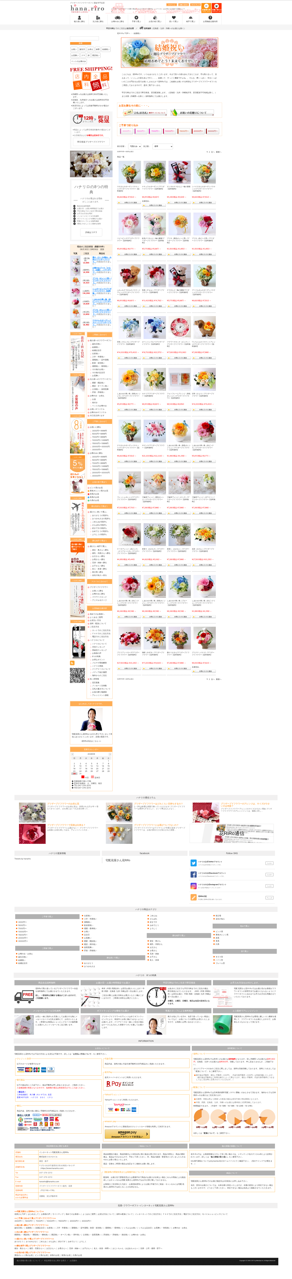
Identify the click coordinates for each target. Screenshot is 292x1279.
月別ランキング (98, 647)
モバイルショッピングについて (215, 1214)
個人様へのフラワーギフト (101, 340)
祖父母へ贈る (97, 572)
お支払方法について (106, 1214)
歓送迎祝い (88, 925)
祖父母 (218, 915)
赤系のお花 (94, 494)
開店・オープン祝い (100, 386)
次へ (213, 152)
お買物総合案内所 (210, 21)
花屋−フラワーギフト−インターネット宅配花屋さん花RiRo (146, 1205)
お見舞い (75, 55)
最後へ (218, 152)
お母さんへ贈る (98, 559)
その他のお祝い (98, 369)
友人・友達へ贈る (99, 569)
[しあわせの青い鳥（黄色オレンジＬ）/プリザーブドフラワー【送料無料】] (155, 586)
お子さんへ (87, 1248)
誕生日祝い (96, 344)
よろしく (153, 928)
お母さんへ (62, 1248)
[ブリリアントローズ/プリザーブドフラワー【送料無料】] (130, 638)
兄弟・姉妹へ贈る (99, 562)
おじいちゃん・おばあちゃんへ (125, 1248)
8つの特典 (96, 656)
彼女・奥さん (155, 941)
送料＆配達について (124, 1214)
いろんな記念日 (145, 1228)
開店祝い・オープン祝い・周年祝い (66, 1234)
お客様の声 (96, 653)
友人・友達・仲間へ (102, 1248)
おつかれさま (89, 966)
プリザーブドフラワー (99, 587)
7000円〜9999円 (99, 437)
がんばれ (153, 919)
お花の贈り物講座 (99, 692)
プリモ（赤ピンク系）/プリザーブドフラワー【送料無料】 (203, 239)
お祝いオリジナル (97, 409)
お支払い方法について (82, 1054)
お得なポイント (98, 659)
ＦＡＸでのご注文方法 (101, 633)
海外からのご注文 (99, 675)
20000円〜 (23, 938)
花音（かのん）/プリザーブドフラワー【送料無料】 (203, 550)
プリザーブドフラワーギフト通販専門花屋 (87, 3)
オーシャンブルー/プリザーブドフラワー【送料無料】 (153, 343)
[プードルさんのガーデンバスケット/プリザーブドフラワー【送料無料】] (205, 275)
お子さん (153, 957)
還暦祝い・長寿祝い (100, 366)
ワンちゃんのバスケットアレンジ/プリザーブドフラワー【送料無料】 (203, 344)
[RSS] (72, 663)
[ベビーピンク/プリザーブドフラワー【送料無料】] (130, 224)
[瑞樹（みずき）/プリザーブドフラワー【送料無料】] (155, 638)
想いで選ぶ (173, 21)
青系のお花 (94, 497)
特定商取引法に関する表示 (57, 1146)
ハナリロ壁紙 (97, 666)
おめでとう (154, 925)
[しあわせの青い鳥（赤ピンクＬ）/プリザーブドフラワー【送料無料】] (130, 586)
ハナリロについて (97, 640)
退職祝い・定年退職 (100, 360)
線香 (98, 49)
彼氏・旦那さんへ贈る (101, 553)
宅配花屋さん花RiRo (118, 860)
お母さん (153, 950)
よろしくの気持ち (99, 534)
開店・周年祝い (90, 944)
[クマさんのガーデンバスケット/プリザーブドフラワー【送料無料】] (130, 431)
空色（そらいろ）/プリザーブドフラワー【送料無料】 (128, 343)
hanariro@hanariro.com (49, 1181)
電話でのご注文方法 (100, 636)
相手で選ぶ (190, 21)
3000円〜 (22, 922)
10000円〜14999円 (100, 440)
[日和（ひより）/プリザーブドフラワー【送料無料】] (205, 379)
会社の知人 (220, 919)
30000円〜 (97, 449)
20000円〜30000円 (101, 446)
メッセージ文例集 (99, 685)
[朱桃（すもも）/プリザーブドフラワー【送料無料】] (155, 275)
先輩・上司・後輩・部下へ (151, 1248)
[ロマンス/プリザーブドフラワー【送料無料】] (155, 431)
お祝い (74, 49)
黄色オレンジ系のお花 (99, 491)
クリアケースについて (101, 669)
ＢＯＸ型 (219, 957)
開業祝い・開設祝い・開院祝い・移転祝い (31, 1234)
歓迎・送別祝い (98, 363)
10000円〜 (23, 931)
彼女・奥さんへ (20, 1248)
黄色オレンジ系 (222, 935)
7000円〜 (22, 928)
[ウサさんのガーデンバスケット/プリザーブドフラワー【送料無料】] (130, 172)
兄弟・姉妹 (154, 954)
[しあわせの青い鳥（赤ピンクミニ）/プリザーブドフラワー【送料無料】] (205, 586)
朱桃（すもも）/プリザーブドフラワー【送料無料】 (153, 291)
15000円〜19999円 (100, 443)
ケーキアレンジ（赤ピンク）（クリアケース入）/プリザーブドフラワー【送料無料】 (128, 551)
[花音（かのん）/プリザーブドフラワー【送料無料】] (205, 534)
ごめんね (153, 915)
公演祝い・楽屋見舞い (92, 1234)
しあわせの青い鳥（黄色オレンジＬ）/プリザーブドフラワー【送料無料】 (153, 603)
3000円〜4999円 (99, 431)
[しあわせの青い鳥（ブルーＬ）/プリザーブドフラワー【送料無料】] (180, 586)
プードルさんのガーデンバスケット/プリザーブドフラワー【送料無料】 (203, 292)
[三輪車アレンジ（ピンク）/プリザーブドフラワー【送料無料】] (180, 482)
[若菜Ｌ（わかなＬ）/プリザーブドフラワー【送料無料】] (180, 534)
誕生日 (82, 49)
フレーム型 (220, 963)
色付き (95, 402)
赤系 (217, 938)
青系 (217, 941)
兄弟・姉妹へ (74, 1248)
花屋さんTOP (20, 1214)
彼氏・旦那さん (156, 944)
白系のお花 (94, 500)
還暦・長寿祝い (90, 928)
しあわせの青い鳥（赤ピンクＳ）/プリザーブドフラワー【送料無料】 (203, 447)
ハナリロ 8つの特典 (146, 975)
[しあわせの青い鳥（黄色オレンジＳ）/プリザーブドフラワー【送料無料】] (130, 379)
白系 (94, 399)
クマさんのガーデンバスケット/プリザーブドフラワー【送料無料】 (128, 447)
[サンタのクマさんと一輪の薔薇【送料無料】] (180, 172)
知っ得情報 (94, 679)
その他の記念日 (98, 372)
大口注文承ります (97, 415)
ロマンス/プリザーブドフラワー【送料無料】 (153, 446)
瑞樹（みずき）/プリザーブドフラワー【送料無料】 (153, 653)
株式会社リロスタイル (48, 1157)
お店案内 (73, 1260)
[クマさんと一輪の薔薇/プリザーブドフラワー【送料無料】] (180, 275)
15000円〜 (23, 935)
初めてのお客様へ (97, 614)
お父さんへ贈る (98, 556)
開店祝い (96, 55)
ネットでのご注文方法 (101, 630)
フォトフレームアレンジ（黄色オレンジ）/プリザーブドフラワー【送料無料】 (178, 396)
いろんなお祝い (130, 1228)
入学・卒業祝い (98, 357)
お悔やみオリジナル (98, 412)
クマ (83, 55)
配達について (201, 1071)
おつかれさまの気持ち (101, 518)
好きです (153, 922)
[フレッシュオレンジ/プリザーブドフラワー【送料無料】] (130, 482)
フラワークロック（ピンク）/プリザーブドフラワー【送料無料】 (178, 344)
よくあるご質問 (96, 617)
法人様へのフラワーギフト (101, 379)
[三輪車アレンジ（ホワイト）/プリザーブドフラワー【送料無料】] (205, 482)
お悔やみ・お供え (97, 396)
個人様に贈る (79, 21)
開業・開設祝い (98, 383)
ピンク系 (219, 931)
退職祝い (87, 922)
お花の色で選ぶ (155, 21)
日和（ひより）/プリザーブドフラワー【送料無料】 (203, 395)
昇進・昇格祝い (98, 392)
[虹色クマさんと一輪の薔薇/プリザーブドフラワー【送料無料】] (155, 224)
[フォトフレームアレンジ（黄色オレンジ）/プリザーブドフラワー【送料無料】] (180, 379)
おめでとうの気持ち (100, 531)
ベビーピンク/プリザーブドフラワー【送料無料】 (128, 239)
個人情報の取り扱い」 (220, 1157)
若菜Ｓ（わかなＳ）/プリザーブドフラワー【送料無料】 (153, 550)
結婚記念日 (96, 350)
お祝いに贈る (95, 427)
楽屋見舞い (88, 947)
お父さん (153, 947)
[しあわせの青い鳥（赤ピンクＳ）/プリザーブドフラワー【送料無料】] (205, 431)
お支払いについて (102, 1048)
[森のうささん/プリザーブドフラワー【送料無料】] (180, 638)
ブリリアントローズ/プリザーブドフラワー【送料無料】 (128, 653)
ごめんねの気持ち (99, 522)
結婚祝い (106, 49)
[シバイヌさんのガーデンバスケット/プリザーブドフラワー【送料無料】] (205, 172)
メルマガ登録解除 (99, 663)
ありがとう (88, 963)
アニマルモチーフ (99, 600)
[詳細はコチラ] (91, 236)
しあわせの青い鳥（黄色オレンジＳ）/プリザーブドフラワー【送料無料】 (129, 396)
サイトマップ (57, 1214)
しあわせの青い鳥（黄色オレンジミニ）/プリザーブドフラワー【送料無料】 (178, 447)
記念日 (87, 935)
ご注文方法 (94, 626)
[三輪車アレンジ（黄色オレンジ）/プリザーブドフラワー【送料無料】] (155, 482)
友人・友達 (154, 960)
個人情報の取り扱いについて (28, 1260)
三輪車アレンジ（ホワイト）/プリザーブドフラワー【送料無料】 (203, 499)
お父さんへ (51, 1248)
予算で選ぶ (136, 21)
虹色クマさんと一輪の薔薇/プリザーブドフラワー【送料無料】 (153, 240)
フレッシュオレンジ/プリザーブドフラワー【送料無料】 (128, 498)
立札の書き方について (101, 689)
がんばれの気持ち (99, 525)
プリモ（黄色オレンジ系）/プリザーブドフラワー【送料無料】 (178, 240)
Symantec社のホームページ (222, 1161)
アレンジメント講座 (100, 695)
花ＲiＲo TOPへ (123, 33)
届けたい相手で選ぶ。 (99, 546)
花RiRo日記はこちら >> (91, 741)
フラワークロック (99, 597)
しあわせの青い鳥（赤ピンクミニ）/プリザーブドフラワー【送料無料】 (203, 603)
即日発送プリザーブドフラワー (91, 142)
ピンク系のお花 (96, 487)
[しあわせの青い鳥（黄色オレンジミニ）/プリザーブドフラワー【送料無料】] (180, 431)
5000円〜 (22, 925)
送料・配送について (98, 623)
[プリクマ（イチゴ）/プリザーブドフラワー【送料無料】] (205, 638)
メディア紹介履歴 (99, 672)
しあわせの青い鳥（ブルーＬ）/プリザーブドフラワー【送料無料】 (177, 603)
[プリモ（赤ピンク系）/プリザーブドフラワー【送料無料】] (205, 224)
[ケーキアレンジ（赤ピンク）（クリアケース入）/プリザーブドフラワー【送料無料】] (130, 534)
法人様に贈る (98, 21)
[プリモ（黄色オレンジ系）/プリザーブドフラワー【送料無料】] (180, 224)
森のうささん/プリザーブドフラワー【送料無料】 (178, 653)
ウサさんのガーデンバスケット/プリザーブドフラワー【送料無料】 (128, 188)
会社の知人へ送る (99, 575)
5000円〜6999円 (99, 434)
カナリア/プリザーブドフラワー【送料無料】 (153, 395)
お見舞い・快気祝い (162, 1228)
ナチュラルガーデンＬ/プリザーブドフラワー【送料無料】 (153, 187)
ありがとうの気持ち (100, 515)
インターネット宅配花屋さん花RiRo (54, 1152)
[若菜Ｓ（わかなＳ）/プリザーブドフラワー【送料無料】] (155, 534)
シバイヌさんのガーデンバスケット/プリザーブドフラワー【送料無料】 (203, 188)
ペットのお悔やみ (78, 61)
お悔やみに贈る (117, 21)
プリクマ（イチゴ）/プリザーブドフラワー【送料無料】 (203, 653)
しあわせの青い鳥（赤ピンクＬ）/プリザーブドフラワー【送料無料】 (128, 603)
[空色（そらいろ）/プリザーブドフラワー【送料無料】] (130, 327)
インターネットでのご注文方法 (148, 1214)
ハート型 (219, 960)
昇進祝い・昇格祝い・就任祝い (116, 1234)
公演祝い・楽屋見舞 (100, 389)
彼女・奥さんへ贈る (100, 550)
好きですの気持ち (99, 528)
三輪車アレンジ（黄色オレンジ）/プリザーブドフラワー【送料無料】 (153, 499)
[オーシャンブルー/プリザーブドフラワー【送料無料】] (155, 327)
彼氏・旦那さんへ (37, 1248)
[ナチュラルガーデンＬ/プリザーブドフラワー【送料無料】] (155, 172)
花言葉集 (95, 682)
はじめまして (33, 1214)
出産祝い (95, 353)
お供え (90, 49)
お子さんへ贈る (98, 566)
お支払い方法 (95, 620)
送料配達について (234, 1048)
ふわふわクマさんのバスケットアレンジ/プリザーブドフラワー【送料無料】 (129, 292)
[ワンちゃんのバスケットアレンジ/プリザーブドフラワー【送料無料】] (205, 327)
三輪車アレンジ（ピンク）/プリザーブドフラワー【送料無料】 (178, 499)
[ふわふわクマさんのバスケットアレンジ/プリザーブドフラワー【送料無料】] (130, 275)
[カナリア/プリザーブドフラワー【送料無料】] (155, 379)
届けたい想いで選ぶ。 (99, 512)
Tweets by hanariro (22, 859)
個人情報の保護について (232, 1146)
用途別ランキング (99, 650)
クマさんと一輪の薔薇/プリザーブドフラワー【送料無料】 (178, 291)
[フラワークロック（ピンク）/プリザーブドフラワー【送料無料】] (180, 327)
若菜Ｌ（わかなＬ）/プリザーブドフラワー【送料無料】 (178, 550)
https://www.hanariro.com (52, 1168)
